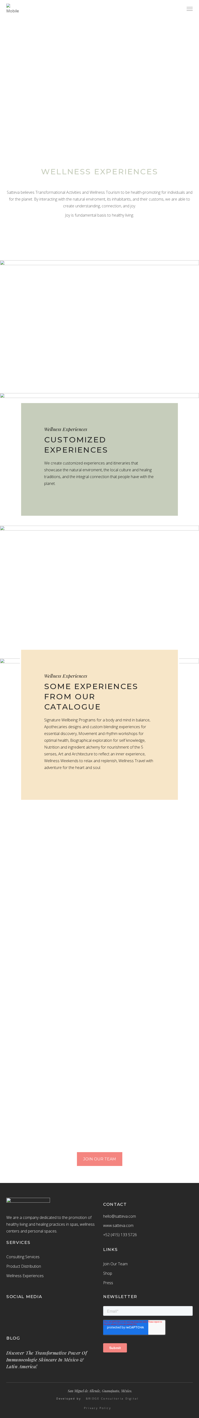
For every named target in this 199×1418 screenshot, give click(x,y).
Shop (107, 1273)
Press (108, 1282)
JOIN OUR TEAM (99, 1159)
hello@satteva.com (119, 1216)
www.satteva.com (118, 1225)
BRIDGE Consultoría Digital (112, 1398)
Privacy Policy (97, 1408)
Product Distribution (23, 1266)
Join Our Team (115, 1263)
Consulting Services (23, 1256)
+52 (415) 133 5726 (120, 1234)
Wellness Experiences (25, 1275)
